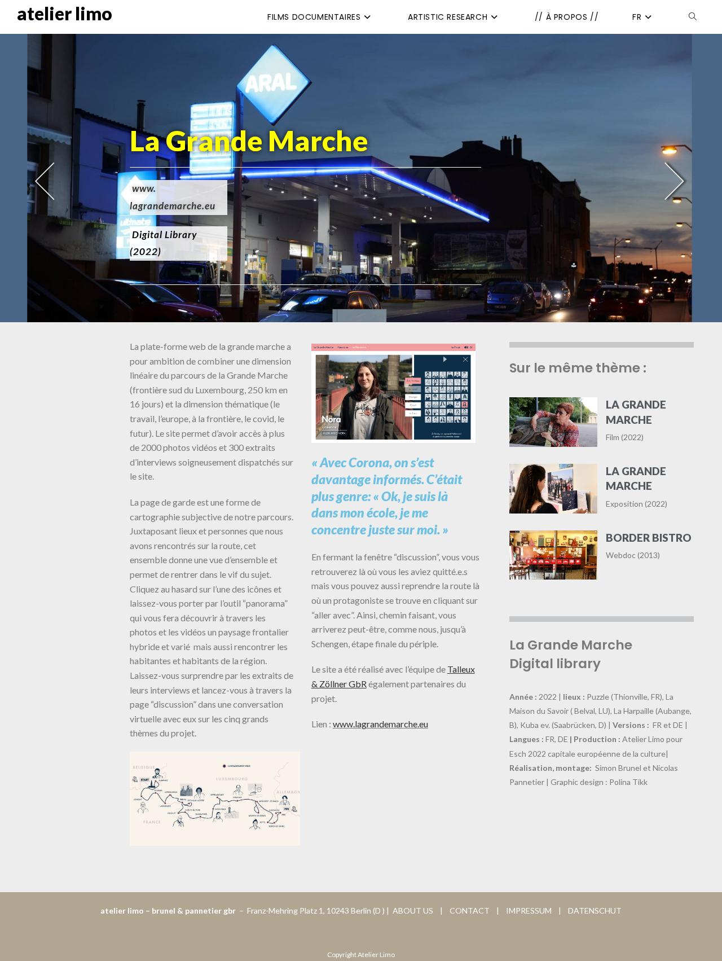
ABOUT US (412, 910)
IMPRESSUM (526, 910)
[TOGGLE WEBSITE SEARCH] (693, 17)
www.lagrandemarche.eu (380, 723)
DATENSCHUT (595, 910)
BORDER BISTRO (649, 537)
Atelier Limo (64, 13)
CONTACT (470, 910)
